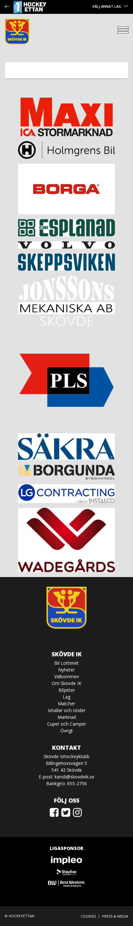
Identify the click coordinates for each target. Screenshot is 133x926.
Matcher (66, 703)
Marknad (66, 717)
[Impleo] (66, 860)
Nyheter (66, 670)
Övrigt (66, 731)
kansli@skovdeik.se (74, 777)
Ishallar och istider (67, 710)
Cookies (88, 916)
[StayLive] (66, 872)
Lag (66, 697)
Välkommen (66, 676)
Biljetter (66, 690)
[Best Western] (66, 883)
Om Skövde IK (66, 683)
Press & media (115, 916)
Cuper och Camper (66, 724)
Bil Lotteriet (66, 663)
